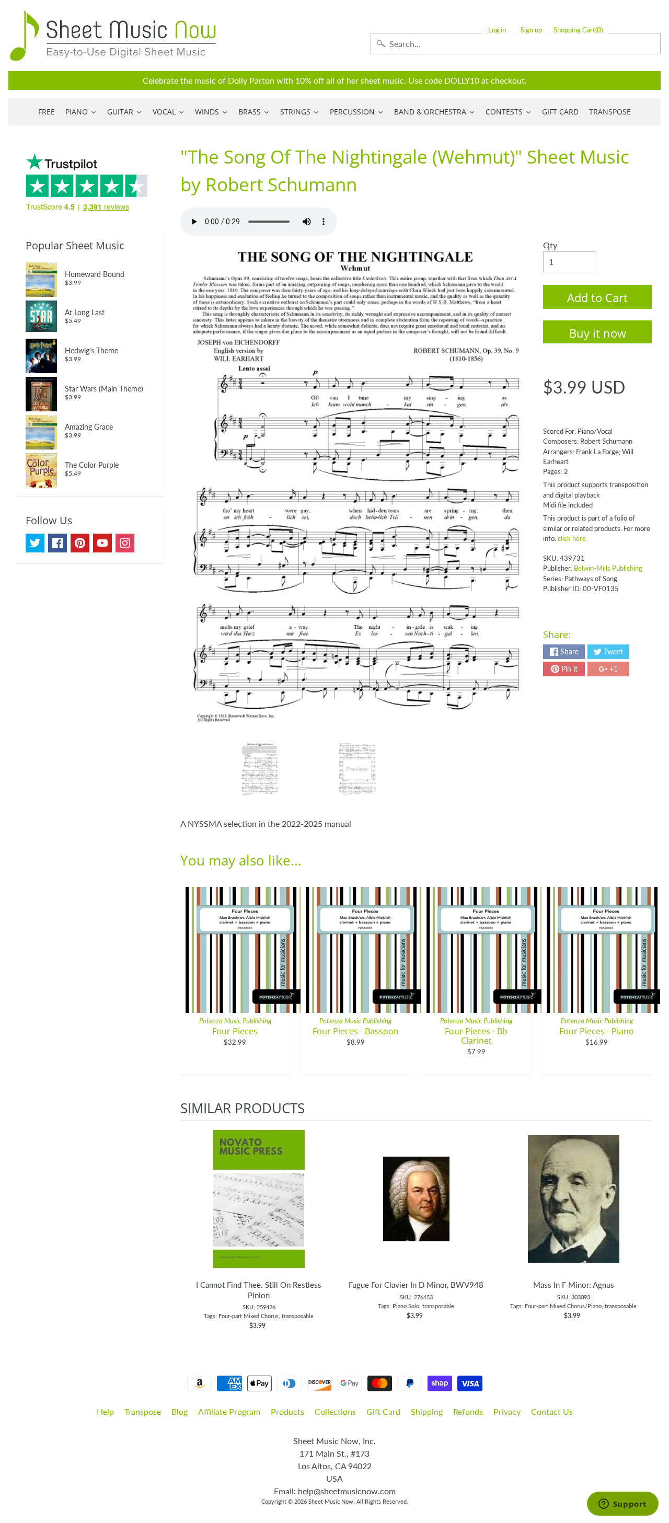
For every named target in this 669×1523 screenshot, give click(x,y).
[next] (641, 1225)
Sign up (531, 30)
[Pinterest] (80, 543)
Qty (550, 245)
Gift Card (383, 1411)
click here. (572, 538)
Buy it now (597, 333)
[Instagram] (125, 543)
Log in (497, 30)
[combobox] (516, 43)
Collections (335, 1411)
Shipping (427, 1411)
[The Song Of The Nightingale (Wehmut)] (260, 769)
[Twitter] (35, 543)
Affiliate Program (229, 1411)
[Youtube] (102, 543)
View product (259, 1209)
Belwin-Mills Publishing (608, 568)
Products (287, 1411)
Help (105, 1411)
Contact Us (552, 1411)
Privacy (507, 1411)
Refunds (468, 1411)
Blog (179, 1411)
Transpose (142, 1411)
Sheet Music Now (330, 1501)
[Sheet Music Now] (112, 35)
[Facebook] (57, 543)
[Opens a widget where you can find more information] (622, 1505)
